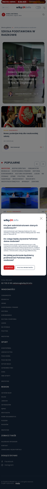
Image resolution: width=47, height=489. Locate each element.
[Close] (41, 218)
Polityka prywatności (25, 267)
